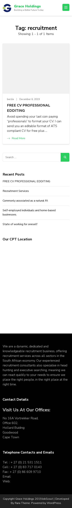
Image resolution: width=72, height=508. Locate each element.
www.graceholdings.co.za (28, 481)
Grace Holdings (27, 6)
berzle (10, 99)
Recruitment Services (16, 191)
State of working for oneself (20, 224)
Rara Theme (22, 503)
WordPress (54, 503)
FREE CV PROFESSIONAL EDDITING (28, 108)
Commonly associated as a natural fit (25, 201)
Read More (18, 138)
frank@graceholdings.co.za (30, 476)
